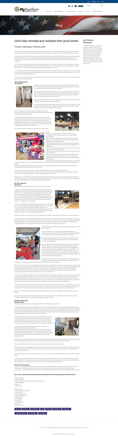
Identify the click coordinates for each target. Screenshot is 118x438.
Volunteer (42, 413)
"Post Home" (32, 413)
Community (35, 409)
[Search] (102, 5)
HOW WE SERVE (58, 11)
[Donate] (80, 6)
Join (88, 1)
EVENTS (81, 11)
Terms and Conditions (72, 427)
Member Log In (95, 1)
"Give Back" (66, 409)
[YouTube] (75, 6)
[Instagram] (72, 6)
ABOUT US (48, 11)
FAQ (102, 1)
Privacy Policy (59, 427)
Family (48, 409)
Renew (87, 427)
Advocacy (25, 409)
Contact (42, 427)
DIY (42, 409)
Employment (50, 427)
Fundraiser (56, 409)
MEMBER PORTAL (97, 11)
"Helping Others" (21, 413)
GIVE (87, 11)
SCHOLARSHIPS (71, 11)
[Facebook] (69, 6)
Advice (18, 409)
